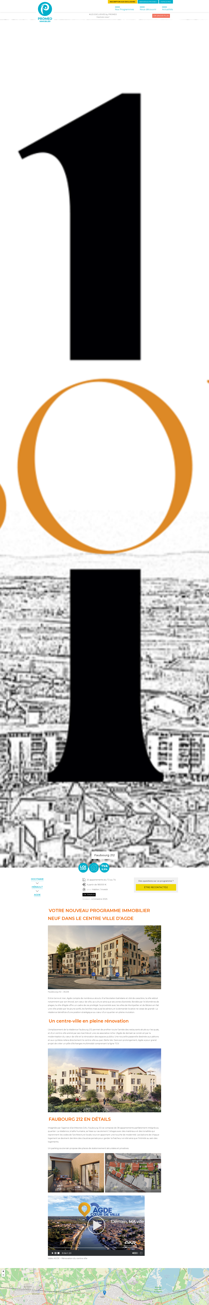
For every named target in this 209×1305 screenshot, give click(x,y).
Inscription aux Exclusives (122, 2)
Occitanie (37, 879)
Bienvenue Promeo (148, 2)
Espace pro (166, 2)
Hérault (37, 887)
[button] (104, 1292)
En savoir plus (161, 16)
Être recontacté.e (156, 887)
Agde (37, 895)
